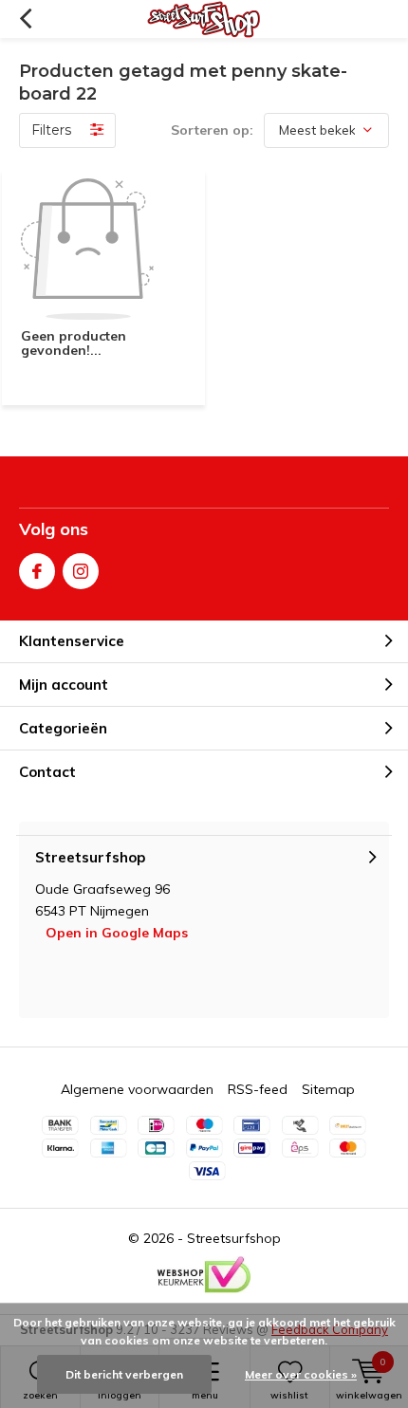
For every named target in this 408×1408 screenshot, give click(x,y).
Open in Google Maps (117, 932)
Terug (25, 19)
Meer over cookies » (301, 1374)
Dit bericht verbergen (124, 1374)
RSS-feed (257, 1089)
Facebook (37, 571)
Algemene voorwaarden (137, 1089)
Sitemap (328, 1089)
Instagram (81, 571)
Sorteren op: (212, 130)
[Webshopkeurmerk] (204, 1275)
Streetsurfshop (234, 1238)
